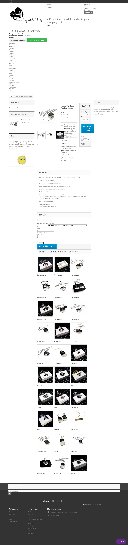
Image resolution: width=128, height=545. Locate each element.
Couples (11, 51)
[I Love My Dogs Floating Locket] (41, 135)
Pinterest (65, 143)
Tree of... (56, 407)
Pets (10, 67)
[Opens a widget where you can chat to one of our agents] (121, 541)
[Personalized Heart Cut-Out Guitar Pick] (45, 286)
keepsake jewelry (20, 146)
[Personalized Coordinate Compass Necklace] (45, 463)
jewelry (32, 141)
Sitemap (30, 533)
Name (83, 117)
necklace (11, 144)
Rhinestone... (58, 275)
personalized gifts (25, 141)
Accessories (12, 87)
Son (10, 77)
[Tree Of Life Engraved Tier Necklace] (45, 397)
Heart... (56, 385)
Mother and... (41, 341)
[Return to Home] (11, 96)
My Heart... (74, 341)
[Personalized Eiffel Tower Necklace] (45, 308)
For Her (11, 56)
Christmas (12, 50)
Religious (11, 63)
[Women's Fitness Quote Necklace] (79, 463)
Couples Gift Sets (14, 82)
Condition (63, 115)
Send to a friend (68, 158)
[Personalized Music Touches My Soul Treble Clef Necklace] (45, 264)
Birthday (11, 48)
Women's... (74, 473)
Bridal (10, 73)
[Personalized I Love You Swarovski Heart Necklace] (62, 286)
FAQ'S (29, 530)
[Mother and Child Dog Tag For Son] (45, 330)
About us (30, 523)
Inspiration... (57, 341)
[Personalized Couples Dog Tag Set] (79, 286)
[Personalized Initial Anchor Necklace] (45, 374)
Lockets (11, 78)
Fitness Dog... (58, 473)
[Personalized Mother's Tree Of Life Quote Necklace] (62, 308)
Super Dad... (74, 451)
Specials (15, 102)
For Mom (11, 55)
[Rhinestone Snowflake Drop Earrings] (62, 264)
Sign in (11, 2)
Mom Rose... (75, 429)
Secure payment (32, 526)
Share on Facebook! (68, 155)
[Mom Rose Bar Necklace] (79, 419)
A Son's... (57, 451)
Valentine (11, 72)
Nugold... (73, 385)
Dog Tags (11, 80)
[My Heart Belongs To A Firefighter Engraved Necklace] (79, 330)
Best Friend (12, 46)
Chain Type (84, 112)
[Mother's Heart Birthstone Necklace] (45, 352)
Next (38, 144)
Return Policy (32, 528)
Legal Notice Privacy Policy (36, 517)
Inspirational (12, 62)
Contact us (12, 1)
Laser (10, 90)
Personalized (12, 45)
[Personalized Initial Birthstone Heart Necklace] (79, 352)
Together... (57, 429)
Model (62, 112)
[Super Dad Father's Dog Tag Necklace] (79, 441)
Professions (12, 68)
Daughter (11, 75)
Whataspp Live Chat (95, 504)
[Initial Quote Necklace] (45, 419)
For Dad (11, 53)
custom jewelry (26, 143)
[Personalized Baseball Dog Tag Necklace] (62, 352)
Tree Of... (40, 407)
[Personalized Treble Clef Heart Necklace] (79, 264)
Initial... (39, 429)
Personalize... (41, 275)
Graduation (12, 58)
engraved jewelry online (20, 144)
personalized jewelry (15, 141)
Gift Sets (11, 83)
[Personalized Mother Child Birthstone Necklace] (79, 308)
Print (65, 160)
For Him (11, 60)
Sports (11, 70)
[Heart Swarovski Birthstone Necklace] (62, 374)
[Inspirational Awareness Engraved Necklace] (62, 330)
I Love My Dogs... (26, 119)
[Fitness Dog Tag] (62, 463)
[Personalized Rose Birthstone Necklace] (79, 397)
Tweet (65, 140)
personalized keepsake (15, 143)
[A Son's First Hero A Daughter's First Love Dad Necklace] (62, 441)
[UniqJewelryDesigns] (26, 15)
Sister (10, 65)
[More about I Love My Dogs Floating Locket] (14, 123)
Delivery (30, 514)
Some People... (42, 451)
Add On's (11, 89)
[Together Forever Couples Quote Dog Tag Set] (62, 419)
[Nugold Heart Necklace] (79, 374)
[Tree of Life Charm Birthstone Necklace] (62, 397)
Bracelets (11, 85)
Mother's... (40, 363)
